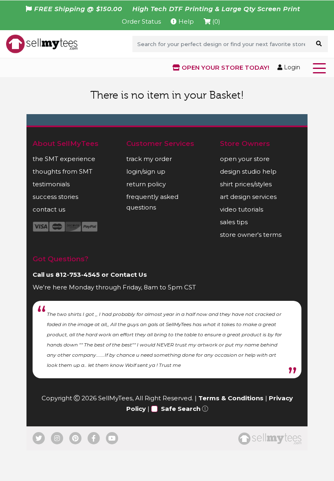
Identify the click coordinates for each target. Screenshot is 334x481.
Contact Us (128, 274)
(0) (215, 21)
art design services (248, 197)
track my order (149, 159)
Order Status (141, 21)
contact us (49, 209)
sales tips (234, 222)
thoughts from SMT (62, 171)
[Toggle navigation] (321, 68)
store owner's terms (250, 234)
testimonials (51, 184)
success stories (55, 197)
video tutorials (241, 209)
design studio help (248, 171)
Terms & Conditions (231, 398)
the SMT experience (64, 159)
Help (185, 21)
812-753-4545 (77, 274)
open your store (245, 159)
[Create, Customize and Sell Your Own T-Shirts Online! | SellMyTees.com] (41, 43)
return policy (146, 184)
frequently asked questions (152, 202)
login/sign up (145, 171)
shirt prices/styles (246, 184)
